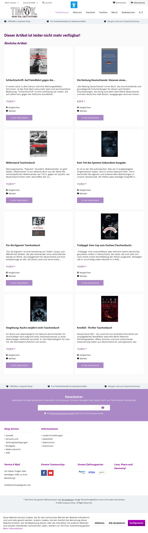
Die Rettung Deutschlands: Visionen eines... (102, 80)
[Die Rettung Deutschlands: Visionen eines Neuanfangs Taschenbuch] (109, 61)
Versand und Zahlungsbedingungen (17, 441)
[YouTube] (50, 473)
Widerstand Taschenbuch (20, 162)
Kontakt (9, 435)
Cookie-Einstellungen (52, 435)
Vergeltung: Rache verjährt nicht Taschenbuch (32, 327)
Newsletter (47, 439)
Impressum (47, 445)
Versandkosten (68, 499)
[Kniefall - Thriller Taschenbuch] (109, 309)
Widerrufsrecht (13, 449)
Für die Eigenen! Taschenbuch (23, 245)
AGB (8, 452)
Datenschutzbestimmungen (62, 413)
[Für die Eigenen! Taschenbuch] (38, 226)
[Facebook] (44, 473)
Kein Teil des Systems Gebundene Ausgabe (101, 162)
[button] (74, 4)
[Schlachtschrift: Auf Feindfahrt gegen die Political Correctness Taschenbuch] (38, 61)
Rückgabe (10, 445)
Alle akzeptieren (117, 523)
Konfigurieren (136, 523)
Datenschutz (48, 442)
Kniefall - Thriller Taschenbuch (94, 327)
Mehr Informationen (13, 528)
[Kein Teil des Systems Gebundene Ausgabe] (109, 144)
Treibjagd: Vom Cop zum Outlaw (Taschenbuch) (104, 245)
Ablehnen (99, 523)
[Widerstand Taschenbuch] (38, 144)
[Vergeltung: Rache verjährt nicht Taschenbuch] (38, 309)
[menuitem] (138, 3)
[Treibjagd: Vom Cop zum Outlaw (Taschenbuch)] (109, 226)
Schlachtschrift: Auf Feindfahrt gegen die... (30, 80)
